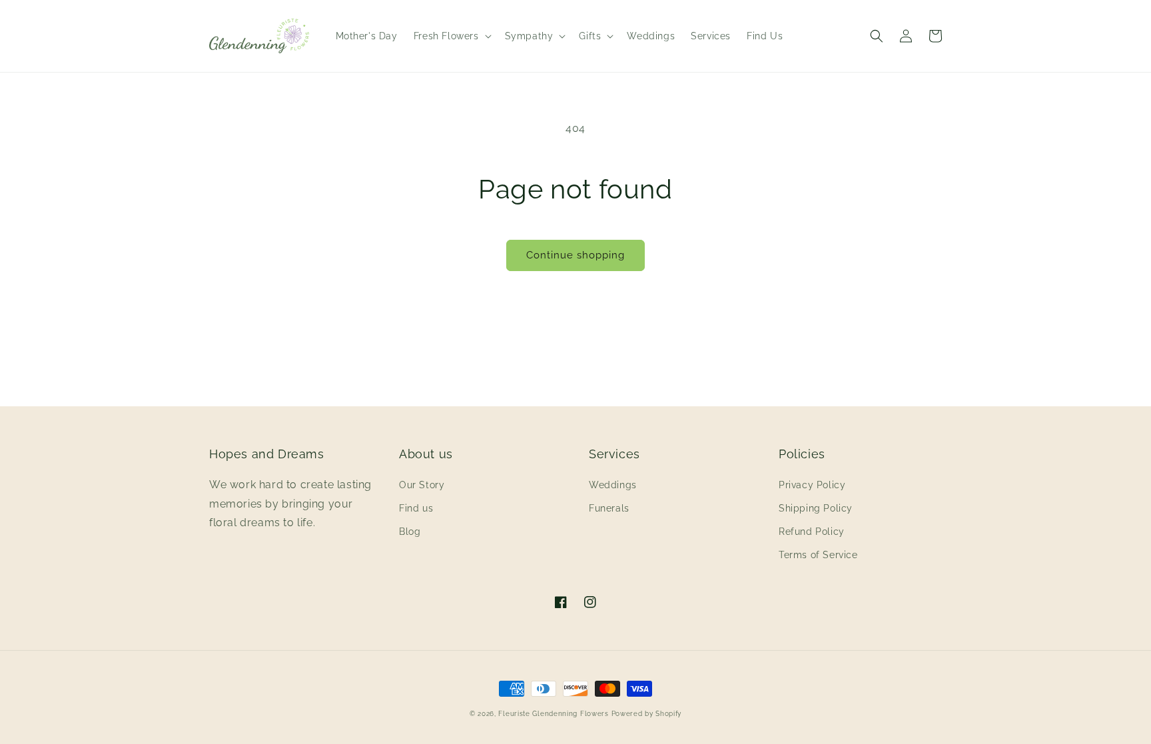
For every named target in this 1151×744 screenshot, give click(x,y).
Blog (409, 531)
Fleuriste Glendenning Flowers (553, 713)
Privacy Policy (812, 485)
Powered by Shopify (646, 713)
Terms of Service (818, 555)
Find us (416, 508)
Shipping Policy (816, 508)
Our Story (421, 485)
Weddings (613, 485)
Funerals (609, 508)
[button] (451, 36)
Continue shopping (575, 255)
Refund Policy (812, 531)
